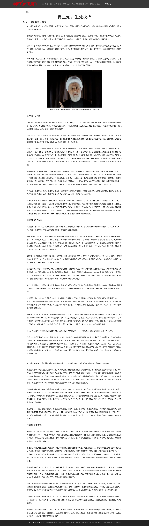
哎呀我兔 (93, 4)
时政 (46, 4)
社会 (51, 4)
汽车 (73, 4)
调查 (64, 4)
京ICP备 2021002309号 (36, 522)
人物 (68, 4)
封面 (42, 4)
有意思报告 (80, 4)
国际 (59, 4)
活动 (98, 4)
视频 (86, 4)
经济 (55, 4)
